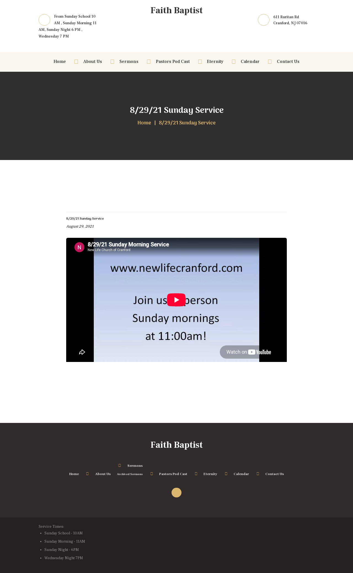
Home (144, 123)
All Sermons (79, 203)
